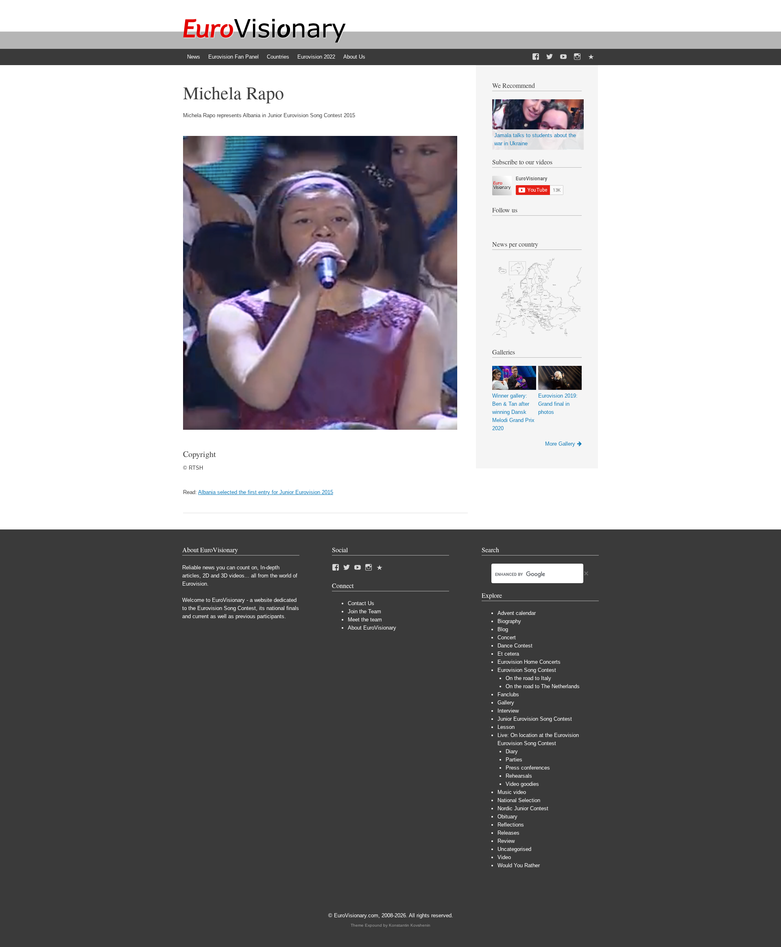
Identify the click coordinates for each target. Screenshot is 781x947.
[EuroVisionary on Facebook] (536, 57)
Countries (278, 57)
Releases (508, 833)
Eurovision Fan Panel (233, 57)
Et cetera (508, 654)
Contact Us (361, 603)
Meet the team (365, 620)
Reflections (510, 825)
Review (506, 841)
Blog (502, 629)
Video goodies (522, 784)
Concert (506, 637)
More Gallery (560, 444)
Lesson (506, 727)
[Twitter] (549, 57)
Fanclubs (508, 694)
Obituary (507, 817)
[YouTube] (563, 57)
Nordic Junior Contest (522, 808)
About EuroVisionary (372, 628)
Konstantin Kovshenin (409, 925)
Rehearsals (519, 776)
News (193, 57)
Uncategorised (514, 849)
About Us (354, 57)
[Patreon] (591, 57)
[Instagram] (577, 57)
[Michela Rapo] (320, 428)
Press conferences (528, 768)
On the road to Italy (528, 678)
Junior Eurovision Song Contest (534, 719)
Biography (509, 621)
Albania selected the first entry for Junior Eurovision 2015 (265, 492)
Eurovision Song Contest (526, 670)
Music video (511, 792)
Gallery (505, 703)
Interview (508, 711)
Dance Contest (514, 646)
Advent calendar (516, 613)
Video (504, 857)
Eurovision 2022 (316, 57)
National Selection (518, 800)
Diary (512, 751)
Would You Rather (518, 865)
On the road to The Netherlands (543, 686)
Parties (514, 760)
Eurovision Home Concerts (529, 662)
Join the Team (364, 611)
